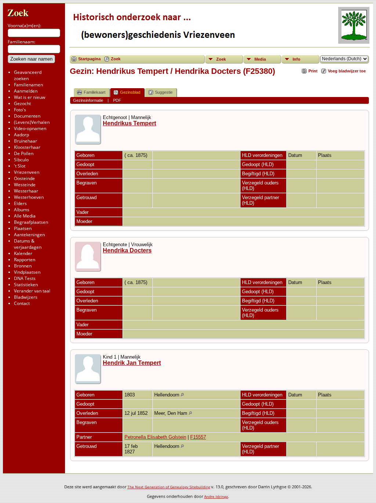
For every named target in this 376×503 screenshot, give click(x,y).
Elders (20, 203)
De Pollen (23, 153)
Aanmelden (25, 91)
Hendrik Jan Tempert (132, 363)
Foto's (20, 110)
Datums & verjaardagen (27, 244)
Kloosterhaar (27, 147)
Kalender (23, 253)
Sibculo (21, 160)
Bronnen (23, 266)
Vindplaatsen (27, 272)
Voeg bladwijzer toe (347, 71)
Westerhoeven (29, 197)
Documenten (27, 116)
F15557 (198, 437)
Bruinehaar (25, 141)
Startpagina (89, 59)
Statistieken (26, 284)
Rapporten (24, 259)
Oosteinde (24, 178)
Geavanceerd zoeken (27, 75)
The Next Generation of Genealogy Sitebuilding (168, 486)
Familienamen (28, 85)
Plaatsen (23, 228)
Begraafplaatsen (31, 222)
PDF (117, 100)
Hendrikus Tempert (129, 123)
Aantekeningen (29, 234)
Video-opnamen (30, 128)
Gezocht (22, 103)
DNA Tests (25, 278)
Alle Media (25, 216)
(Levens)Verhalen (32, 122)
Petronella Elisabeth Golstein (155, 437)
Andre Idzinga (216, 496)
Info (296, 59)
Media (260, 59)
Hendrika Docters (127, 250)
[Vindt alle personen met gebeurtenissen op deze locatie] (182, 395)
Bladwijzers (25, 297)
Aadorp (21, 135)
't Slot (19, 166)
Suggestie (164, 92)
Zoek (18, 12)
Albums (21, 209)
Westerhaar (26, 191)
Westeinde (25, 185)
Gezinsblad (130, 92)
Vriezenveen (26, 172)
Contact (22, 303)
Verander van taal (32, 291)
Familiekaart (94, 92)
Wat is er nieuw (29, 97)
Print (313, 71)
